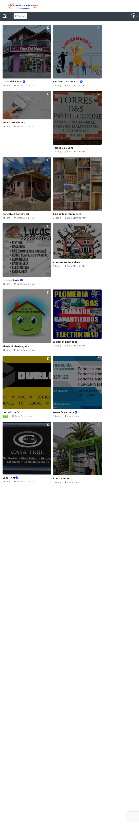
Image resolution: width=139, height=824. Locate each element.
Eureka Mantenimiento (67, 214)
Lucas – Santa (11, 280)
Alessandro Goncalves (66, 262)
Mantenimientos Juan (16, 346)
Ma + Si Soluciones (14, 122)
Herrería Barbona (64, 412)
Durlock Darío (11, 412)
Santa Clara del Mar (26, 85)
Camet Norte (73, 416)
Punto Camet (61, 478)
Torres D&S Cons (63, 147)
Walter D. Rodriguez (65, 341)
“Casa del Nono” (13, 81)
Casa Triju (9, 477)
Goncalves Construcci (16, 214)
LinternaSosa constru (66, 81)
